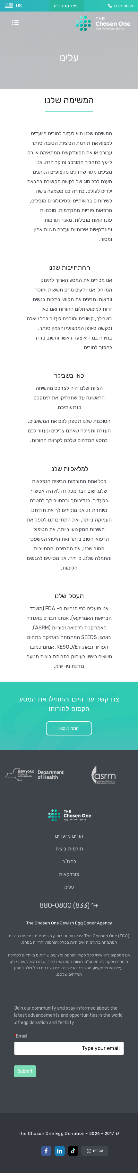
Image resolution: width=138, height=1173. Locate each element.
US (19, 6)
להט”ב (69, 861)
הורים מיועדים (69, 836)
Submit (25, 1071)
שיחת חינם (123, 6)
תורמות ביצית (69, 849)
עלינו (69, 887)
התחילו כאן (69, 728)
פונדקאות (69, 874)
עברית (98, 1150)
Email (20, 1036)
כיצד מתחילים (66, 6)
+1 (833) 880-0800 (69, 905)
